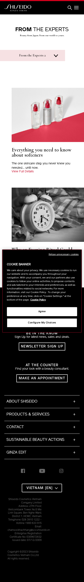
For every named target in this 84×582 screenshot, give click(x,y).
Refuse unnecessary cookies (64, 254)
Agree (42, 311)
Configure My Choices (42, 322)
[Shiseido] (17, 8)
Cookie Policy (38, 299)
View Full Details (23, 171)
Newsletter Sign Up (42, 346)
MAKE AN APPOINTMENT (42, 378)
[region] (42, 291)
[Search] (70, 8)
